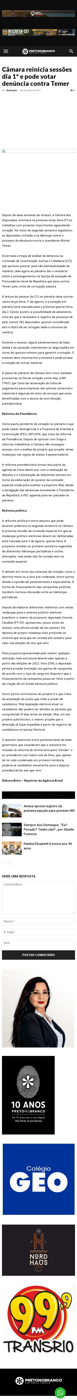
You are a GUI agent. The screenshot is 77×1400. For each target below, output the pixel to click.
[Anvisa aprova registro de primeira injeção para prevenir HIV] (12, 810)
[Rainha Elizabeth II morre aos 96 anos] (12, 848)
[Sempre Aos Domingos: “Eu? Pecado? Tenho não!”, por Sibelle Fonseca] (12, 829)
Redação (12, 90)
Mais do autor (56, 795)
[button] (71, 51)
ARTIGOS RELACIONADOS (28, 795)
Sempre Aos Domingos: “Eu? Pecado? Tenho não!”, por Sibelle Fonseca (49, 829)
